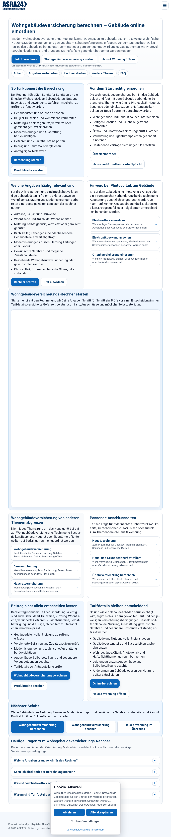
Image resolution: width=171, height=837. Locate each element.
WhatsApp (24, 824)
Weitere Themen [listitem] (103, 73)
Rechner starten (25, 282)
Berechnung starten (27, 160)
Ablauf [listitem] (18, 73)
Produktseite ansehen (29, 170)
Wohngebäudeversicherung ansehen (69, 59)
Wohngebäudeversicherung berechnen (40, 675)
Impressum (98, 829)
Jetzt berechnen (25, 59)
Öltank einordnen (105, 154)
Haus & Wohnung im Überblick (138, 727)
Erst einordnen (54, 282)
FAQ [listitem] (123, 73)
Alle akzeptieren (101, 812)
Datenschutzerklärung (78, 829)
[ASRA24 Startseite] (14, 5)
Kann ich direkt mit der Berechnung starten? (84, 772)
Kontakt (12, 824)
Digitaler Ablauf (40, 824)
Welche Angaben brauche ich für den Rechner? (84, 760)
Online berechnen (105, 683)
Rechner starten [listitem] (75, 73)
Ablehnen (69, 812)
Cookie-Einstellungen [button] (85, 821)
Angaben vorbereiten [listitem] (43, 73)
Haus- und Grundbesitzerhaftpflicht (117, 164)
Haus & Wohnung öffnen (118, 59)
